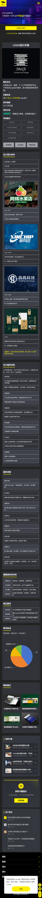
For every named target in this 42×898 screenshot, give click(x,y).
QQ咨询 (20, 145)
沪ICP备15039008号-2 (21, 894)
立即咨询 (21, 800)
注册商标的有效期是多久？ (17, 846)
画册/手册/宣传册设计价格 (27, 33)
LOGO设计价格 (12, 33)
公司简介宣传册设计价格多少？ (18, 831)
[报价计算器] (39, 885)
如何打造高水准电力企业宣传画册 (19, 817)
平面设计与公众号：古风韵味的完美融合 (21, 839)
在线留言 (9, 145)
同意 (21, 889)
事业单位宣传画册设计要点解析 (18, 824)
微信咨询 (32, 145)
